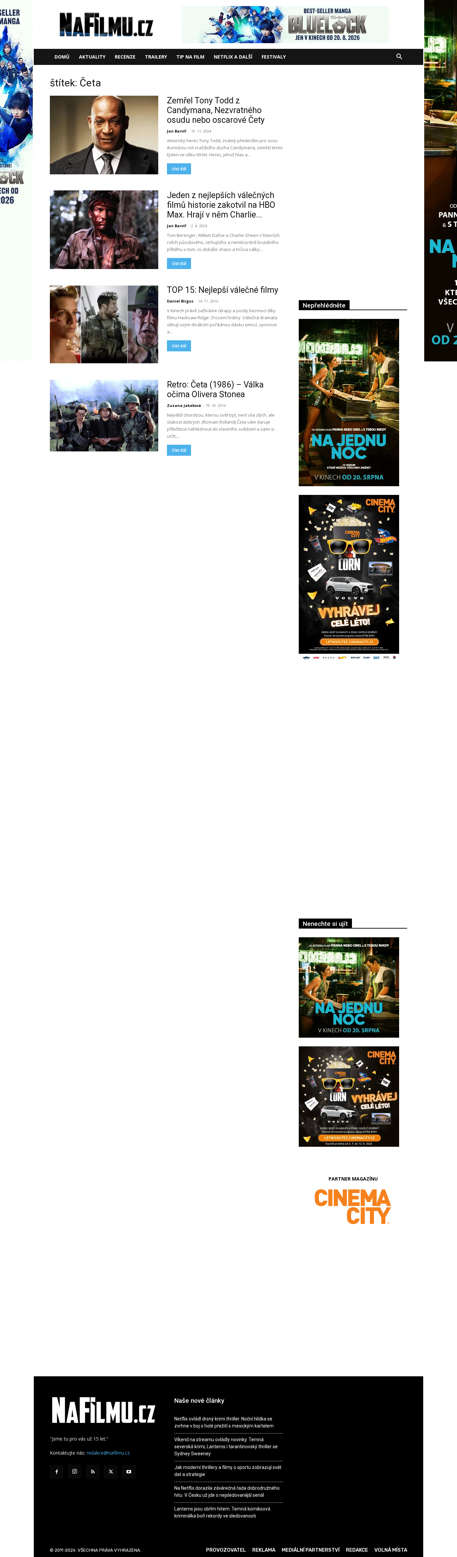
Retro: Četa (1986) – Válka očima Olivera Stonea (215, 389)
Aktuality (92, 57)
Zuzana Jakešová (184, 405)
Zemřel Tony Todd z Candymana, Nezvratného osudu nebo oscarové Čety (216, 110)
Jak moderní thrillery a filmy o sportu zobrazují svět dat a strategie (227, 1471)
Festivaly (274, 57)
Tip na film (190, 57)
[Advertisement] (353, 739)
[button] (399, 57)
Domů (62, 57)
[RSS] (92, 1472)
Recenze (125, 57)
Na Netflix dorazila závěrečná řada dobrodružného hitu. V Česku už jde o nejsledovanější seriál (227, 1491)
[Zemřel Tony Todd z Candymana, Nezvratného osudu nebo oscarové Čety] (104, 135)
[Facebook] (56, 1472)
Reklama (263, 1550)
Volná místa (390, 1550)
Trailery (156, 57)
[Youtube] (128, 1472)
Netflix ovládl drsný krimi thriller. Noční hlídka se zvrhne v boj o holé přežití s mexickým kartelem (224, 1422)
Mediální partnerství (311, 1550)
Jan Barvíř (176, 131)
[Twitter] (110, 1472)
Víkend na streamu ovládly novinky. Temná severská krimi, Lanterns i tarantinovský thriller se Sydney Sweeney (226, 1446)
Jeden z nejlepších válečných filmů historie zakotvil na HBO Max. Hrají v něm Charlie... (221, 205)
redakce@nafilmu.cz (108, 1453)
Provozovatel (226, 1550)
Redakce (357, 1550)
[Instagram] (74, 1471)
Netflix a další (233, 57)
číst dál (179, 168)
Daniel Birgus (180, 301)
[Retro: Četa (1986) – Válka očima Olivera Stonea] (104, 415)
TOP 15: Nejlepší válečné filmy (222, 290)
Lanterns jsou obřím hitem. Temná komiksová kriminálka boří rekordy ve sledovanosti (222, 1512)
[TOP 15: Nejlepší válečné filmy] (104, 324)
